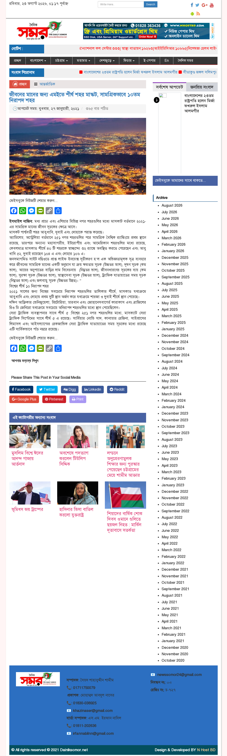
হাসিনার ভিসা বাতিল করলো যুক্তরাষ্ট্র (76, 512)
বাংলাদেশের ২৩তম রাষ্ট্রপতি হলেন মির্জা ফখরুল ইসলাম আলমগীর (117, 72)
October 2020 (173, 660)
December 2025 (175, 257)
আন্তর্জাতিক (47, 84)
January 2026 (173, 251)
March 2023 (171, 472)
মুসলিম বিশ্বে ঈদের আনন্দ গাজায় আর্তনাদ (27, 458)
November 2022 (175, 498)
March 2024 (171, 394)
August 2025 (172, 283)
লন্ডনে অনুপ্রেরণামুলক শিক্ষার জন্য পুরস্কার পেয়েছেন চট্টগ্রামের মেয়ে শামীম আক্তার (123, 464)
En (166, 60)
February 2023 (174, 478)
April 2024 (170, 387)
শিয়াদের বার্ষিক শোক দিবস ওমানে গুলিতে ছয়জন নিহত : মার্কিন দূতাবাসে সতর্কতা (124, 522)
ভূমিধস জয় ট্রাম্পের (27, 509)
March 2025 (171, 316)
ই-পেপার (149, 60)
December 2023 (175, 413)
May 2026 (170, 225)
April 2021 (170, 621)
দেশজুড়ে (105, 60)
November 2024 (175, 342)
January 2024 (173, 407)
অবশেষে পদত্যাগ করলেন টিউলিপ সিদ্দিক (73, 458)
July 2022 (169, 524)
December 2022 (175, 491)
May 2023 (170, 459)
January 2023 (173, 485)
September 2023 (175, 433)
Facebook (22, 389)
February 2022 (174, 556)
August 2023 (172, 439)
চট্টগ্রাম (60, 60)
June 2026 (170, 218)
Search (150, 4)
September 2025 (175, 277)
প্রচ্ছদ (17, 60)
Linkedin (94, 389)
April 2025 (170, 309)
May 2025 (170, 303)
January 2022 (173, 563)
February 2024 (174, 400)
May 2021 (170, 615)
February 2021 (174, 634)
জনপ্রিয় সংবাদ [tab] (201, 87)
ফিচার (128, 60)
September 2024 (175, 355)
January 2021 (173, 641)
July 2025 (169, 290)
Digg (72, 389)
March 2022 (171, 550)
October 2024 (173, 348)
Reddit (119, 389)
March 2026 (171, 238)
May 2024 (170, 381)
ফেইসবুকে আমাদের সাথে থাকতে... (180, 180)
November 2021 (175, 576)
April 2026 (170, 231)
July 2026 (169, 212)
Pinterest (55, 399)
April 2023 (170, 465)
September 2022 (175, 511)
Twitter (49, 389)
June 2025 (170, 296)
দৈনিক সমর (185, 60)
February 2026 (174, 244)
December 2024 (175, 335)
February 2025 (174, 322)
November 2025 (175, 264)
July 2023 (169, 446)
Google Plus (26, 399)
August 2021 (172, 595)
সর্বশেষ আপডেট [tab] (169, 87)
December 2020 (175, 647)
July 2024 (169, 368)
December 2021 (175, 569)
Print (79, 399)
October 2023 (173, 426)
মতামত (82, 60)
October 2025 (173, 270)
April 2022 (170, 543)
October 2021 (173, 582)
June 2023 (170, 452)
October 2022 (173, 504)
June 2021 (170, 608)
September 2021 (175, 589)
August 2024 (172, 361)
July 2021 (169, 602)
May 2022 (170, 537)
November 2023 (175, 420)
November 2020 (175, 654)
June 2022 (170, 530)
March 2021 (171, 628)
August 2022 (172, 517)
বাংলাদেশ (37, 60)
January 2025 (173, 329)
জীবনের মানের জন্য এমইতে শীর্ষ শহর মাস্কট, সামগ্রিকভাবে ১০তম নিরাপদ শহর (74, 97)
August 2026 (172, 205)
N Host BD (206, 750)
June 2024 (170, 374)
